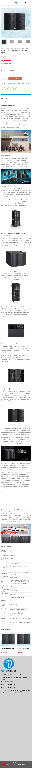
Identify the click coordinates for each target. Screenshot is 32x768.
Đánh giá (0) (4, 101)
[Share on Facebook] (5, 88)
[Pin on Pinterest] (13, 88)
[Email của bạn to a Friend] (10, 88)
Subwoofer (3, 85)
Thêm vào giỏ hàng (15, 78)
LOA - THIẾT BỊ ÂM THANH (13, 48)
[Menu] (2, 2)
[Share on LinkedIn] (16, 88)
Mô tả (2, 95)
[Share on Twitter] (8, 88)
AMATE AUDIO (24, 48)
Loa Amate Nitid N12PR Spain (7, 648)
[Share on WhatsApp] (2, 88)
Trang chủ (3, 48)
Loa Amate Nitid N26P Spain (23, 648)
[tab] (16, 95)
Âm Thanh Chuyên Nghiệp (11, 83)
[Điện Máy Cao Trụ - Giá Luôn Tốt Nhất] (16, 2)
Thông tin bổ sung (5, 98)
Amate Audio (20, 83)
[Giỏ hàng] (25, 2)
